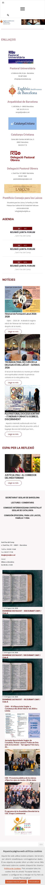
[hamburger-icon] (41, 844)
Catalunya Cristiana (22, 134)
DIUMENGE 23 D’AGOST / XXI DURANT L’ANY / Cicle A (21, 656)
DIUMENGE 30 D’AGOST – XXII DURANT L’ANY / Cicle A (21, 612)
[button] (3, 3)
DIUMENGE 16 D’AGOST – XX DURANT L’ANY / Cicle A (21, 700)
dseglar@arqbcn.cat (8, 555)
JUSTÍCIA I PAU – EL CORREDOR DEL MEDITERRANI (20, 476)
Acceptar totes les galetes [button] (16, 882)
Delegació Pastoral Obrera (22, 168)
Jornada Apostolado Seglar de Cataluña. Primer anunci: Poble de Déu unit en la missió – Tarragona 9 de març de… (22, 743)
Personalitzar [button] (34, 882)
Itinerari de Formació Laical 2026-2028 (21, 315)
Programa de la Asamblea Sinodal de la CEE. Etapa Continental (22, 812)
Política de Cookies (12, 868)
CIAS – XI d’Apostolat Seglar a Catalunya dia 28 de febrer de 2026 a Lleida (21, 708)
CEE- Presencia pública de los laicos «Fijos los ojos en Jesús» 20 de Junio (20, 779)
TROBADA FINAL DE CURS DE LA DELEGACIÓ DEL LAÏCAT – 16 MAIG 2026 (22, 365)
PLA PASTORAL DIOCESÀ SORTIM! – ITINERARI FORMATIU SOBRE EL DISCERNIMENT (22, 416)
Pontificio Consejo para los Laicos (22, 197)
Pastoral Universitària (22, 68)
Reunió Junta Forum (22, 232)
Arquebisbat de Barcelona (22, 101)
